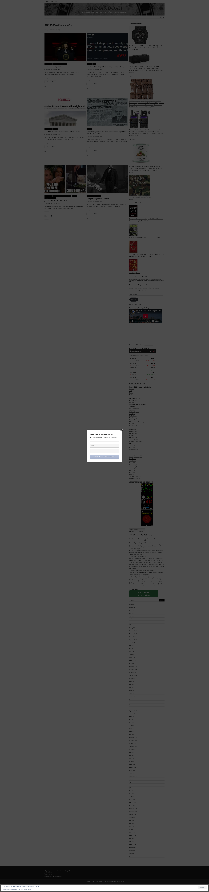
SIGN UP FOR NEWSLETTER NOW (105, 456)
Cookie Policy (28, 889)
